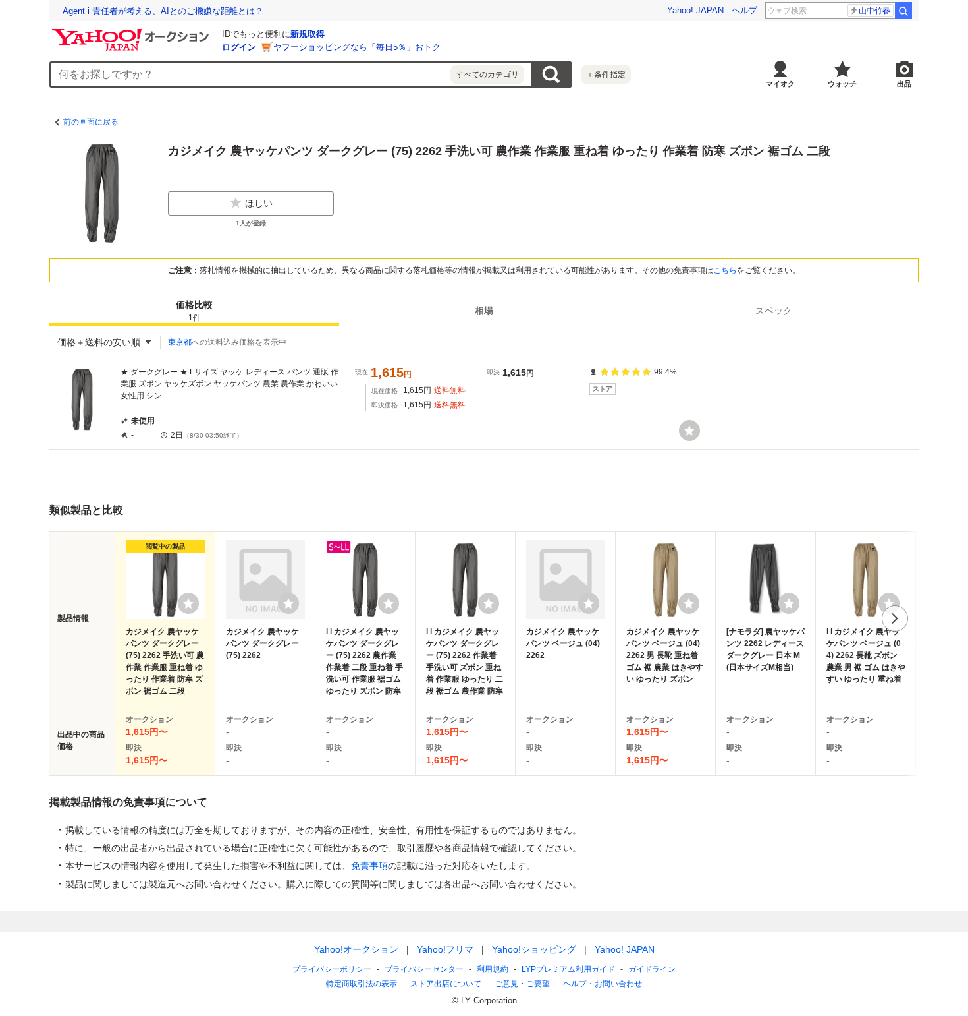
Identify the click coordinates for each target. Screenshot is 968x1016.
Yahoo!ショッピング (534, 949)
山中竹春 (874, 10)
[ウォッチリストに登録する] (188, 603)
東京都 (180, 342)
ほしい (259, 203)
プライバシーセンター (424, 969)
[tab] (194, 310)
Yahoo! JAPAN (695, 10)
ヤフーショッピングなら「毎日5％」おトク (357, 47)
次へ (895, 618)
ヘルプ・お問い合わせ (602, 983)
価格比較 (194, 310)
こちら (725, 270)
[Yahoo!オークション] (132, 32)
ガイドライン (652, 969)
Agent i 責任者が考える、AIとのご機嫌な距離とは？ (163, 11)
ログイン (239, 47)
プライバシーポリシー (331, 969)
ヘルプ (744, 10)
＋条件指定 (606, 74)
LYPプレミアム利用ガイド (568, 969)
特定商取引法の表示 (361, 983)
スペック (773, 310)
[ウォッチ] (689, 430)
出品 (904, 84)
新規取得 (307, 34)
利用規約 (492, 969)
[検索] (903, 10)
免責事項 (369, 865)
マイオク (780, 84)
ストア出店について (445, 983)
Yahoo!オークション (356, 949)
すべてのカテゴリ (487, 74)
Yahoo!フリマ (445, 949)
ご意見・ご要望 (522, 983)
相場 (484, 310)
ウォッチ (842, 84)
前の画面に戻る (91, 122)
